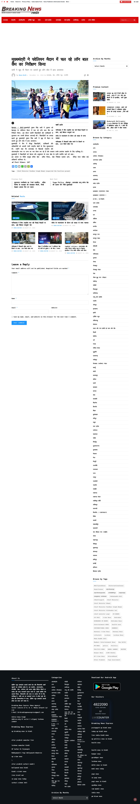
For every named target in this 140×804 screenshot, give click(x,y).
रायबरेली (95, 481)
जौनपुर (95, 305)
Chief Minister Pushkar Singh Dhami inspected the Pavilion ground (43, 171)
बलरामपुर (95, 375)
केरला (94, 242)
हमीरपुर (95, 559)
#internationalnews (116, 585)
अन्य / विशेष (91, 20)
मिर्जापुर (95, 442)
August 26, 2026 (69, 225)
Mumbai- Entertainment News (104, 642)
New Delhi (122, 642)
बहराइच (95, 387)
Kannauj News (118, 631)
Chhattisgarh (99, 600)
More (67, 1)
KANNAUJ (115, 628)
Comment (15, 273)
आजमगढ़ (95, 175)
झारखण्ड (95, 309)
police (105, 645)
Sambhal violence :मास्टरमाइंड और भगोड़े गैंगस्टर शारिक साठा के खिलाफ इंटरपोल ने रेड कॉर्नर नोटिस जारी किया (76, 248)
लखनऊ (95, 493)
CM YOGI (97, 617)
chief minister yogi (102, 614)
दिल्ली (94, 332)
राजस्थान (95, 469)
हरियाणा (95, 567)
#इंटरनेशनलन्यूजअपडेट (99, 592)
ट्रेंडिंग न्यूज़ (31, 20)
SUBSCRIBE (126, 1)
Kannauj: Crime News (102, 631)
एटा (94, 215)
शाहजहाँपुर (95, 524)
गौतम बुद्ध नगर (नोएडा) (99, 277)
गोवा (94, 273)
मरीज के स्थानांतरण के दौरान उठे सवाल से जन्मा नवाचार (70, 223)
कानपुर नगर (96, 234)
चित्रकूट (95, 289)
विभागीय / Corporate (100, 512)
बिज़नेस (95, 402)
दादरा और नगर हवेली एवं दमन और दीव (104, 328)
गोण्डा (94, 261)
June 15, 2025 (113, 130)
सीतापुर (95, 544)
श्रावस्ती (95, 528)
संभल (94, 536)
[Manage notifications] (135, 799)
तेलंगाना (95, 324)
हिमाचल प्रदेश (97, 571)
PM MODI (97, 645)
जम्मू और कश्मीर (97, 297)
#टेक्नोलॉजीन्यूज (112, 592)
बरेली (94, 371)
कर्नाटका (95, 230)
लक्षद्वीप (95, 489)
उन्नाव (94, 211)
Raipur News (98, 652)
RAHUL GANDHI (113, 649)
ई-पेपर (83, 20)
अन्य (94, 148)
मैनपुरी (94, 461)
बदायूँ (94, 367)
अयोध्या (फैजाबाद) (98, 156)
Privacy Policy (26, 1)
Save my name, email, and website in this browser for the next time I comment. (45, 317)
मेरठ (94, 457)
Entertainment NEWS (101, 624)
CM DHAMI (116, 614)
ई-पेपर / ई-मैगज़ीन (98, 199)
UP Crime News (99, 656)
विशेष (94, 516)
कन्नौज (95, 226)
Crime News (107, 617)
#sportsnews (98, 589)
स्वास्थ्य (95, 555)
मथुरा (94, 422)
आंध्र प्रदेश (96, 183)
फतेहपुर (95, 359)
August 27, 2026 (29, 228)
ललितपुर (95, 504)
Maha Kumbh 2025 (100, 638)
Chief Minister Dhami (102, 603)
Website (54, 308)
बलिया (94, 379)
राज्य (39, 20)
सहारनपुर (95, 540)
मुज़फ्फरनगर (96, 446)
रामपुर (94, 477)
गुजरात (95, 258)
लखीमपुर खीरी (97, 501)
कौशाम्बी (95, 246)
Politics (114, 645)
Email (15, 308)
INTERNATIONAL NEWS (101, 628)
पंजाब (94, 344)
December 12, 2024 (37, 75)
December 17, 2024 (114, 116)
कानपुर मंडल (96, 238)
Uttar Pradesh (99, 660)
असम (94, 167)
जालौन (94, 301)
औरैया (94, 222)
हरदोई (94, 563)
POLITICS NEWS (99, 649)
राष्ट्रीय (13, 20)
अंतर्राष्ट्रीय (22, 20)
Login (136, 1)
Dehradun (117, 617)
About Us (18, 1)
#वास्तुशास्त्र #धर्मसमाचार (100, 596)
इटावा (94, 187)
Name (14, 298)
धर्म (94, 340)
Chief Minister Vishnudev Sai (105, 610)
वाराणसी (95, 508)
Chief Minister (113, 600)
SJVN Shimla (110, 652)
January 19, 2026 (114, 102)
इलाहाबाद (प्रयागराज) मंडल (101, 191)
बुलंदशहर (95, 414)
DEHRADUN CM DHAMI (101, 621)
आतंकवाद (95, 179)
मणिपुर (94, 418)
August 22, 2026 (56, 251)
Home (12, 1)
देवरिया (95, 336)
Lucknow (107, 635)
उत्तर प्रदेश (48, 20)
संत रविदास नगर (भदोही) (100, 532)
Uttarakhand (112, 656)
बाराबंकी (95, 399)
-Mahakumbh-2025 (116, 596)
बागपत (94, 391)
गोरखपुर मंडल (97, 269)
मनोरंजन (95, 430)
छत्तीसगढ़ (75, 20)
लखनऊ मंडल (96, 497)
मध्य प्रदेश (67, 20)
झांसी (94, 312)
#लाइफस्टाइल (122, 592)
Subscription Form (37, 1)
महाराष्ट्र (95, 434)
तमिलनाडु (95, 320)
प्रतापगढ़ (95, 356)
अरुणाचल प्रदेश (97, 160)
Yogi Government (114, 660)
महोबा (94, 438)
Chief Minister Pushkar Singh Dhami (108, 607)
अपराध (41, 242)
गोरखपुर (95, 265)
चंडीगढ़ (95, 281)
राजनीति (66, 75)
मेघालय (95, 453)
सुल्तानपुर (95, 547)
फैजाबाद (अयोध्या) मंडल (100, 363)
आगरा (94, 171)
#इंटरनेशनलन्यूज (110, 589)
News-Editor (18, 228)
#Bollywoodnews (100, 585)
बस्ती (94, 383)
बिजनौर (95, 406)
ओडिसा (95, 218)
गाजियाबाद (95, 254)
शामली (94, 520)
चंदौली (94, 285)
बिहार (94, 410)
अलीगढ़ (95, 164)
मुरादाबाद (95, 450)
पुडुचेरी (95, 352)
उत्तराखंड (58, 20)
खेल (54, 75)
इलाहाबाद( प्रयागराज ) (99, 195)
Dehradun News (116, 621)
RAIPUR (123, 649)
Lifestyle (97, 635)
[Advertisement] (70, 38)
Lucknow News (118, 635)
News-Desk (22, 75)
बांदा (94, 395)
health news (116, 624)
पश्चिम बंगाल (96, 348)
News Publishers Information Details (54, 1)
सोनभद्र (95, 551)
